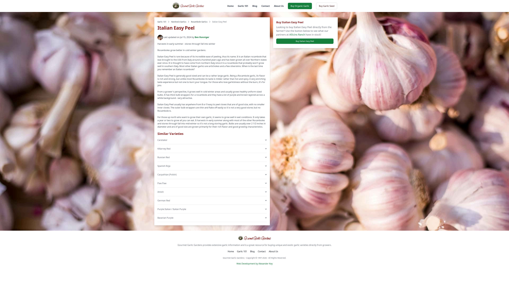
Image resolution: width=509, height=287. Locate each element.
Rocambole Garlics (199, 21)
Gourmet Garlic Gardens (257, 238)
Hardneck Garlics (178, 21)
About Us (279, 6)
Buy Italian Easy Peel (305, 41)
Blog (254, 6)
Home (230, 6)
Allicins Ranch (297, 34)
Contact (265, 6)
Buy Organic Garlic (300, 6)
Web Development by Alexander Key (254, 263)
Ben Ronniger (202, 37)
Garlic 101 (243, 6)
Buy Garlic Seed (326, 6)
